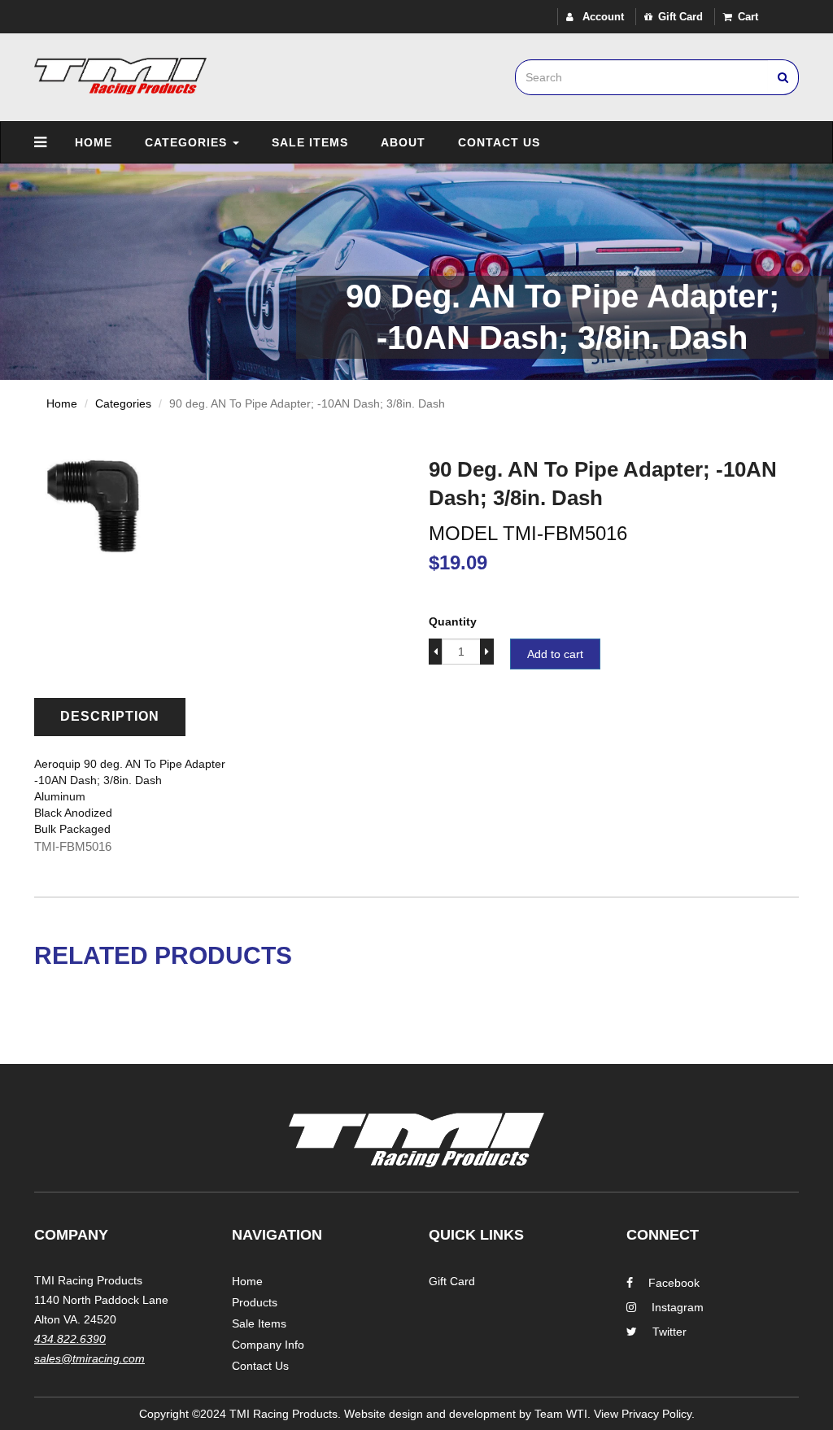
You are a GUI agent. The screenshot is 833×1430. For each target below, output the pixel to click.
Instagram (678, 1307)
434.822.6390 (70, 1338)
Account (601, 17)
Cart (748, 17)
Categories (188, 142)
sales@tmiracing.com (89, 1358)
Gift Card (680, 17)
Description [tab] (109, 716)
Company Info (268, 1344)
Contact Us (499, 142)
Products (254, 1302)
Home (93, 142)
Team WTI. (562, 1413)
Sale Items (310, 142)
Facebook (674, 1282)
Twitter (669, 1331)
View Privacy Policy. (644, 1413)
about (403, 142)
